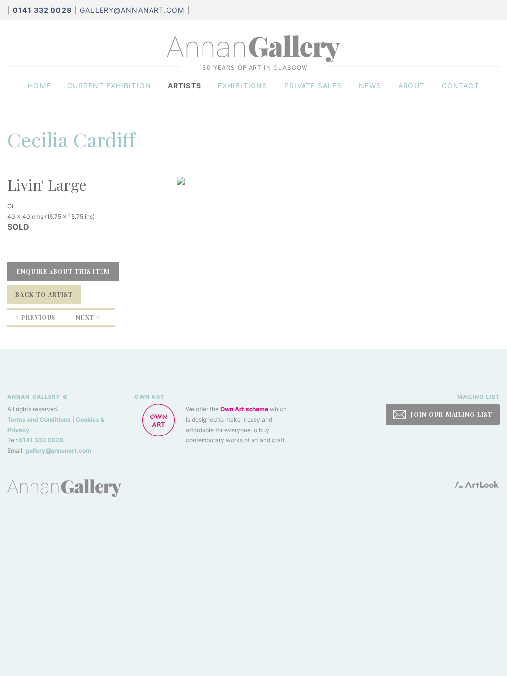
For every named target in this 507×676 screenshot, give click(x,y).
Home (39, 85)
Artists (184, 85)
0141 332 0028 (41, 440)
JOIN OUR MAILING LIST (450, 414)
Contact (460, 85)
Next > (88, 317)
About (411, 85)
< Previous (35, 317)
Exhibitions (242, 85)
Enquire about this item (63, 271)
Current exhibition (109, 85)
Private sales (313, 85)
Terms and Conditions (39, 419)
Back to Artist (44, 294)
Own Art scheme (244, 409)
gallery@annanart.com (132, 10)
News (370, 85)
